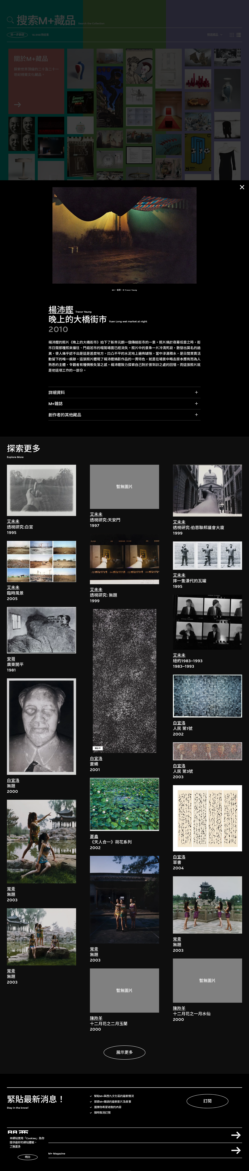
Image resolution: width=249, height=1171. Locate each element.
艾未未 (13, 521)
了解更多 (15, 1146)
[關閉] (242, 187)
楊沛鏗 (60, 310)
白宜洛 (13, 780)
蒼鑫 (94, 836)
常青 (11, 889)
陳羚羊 (96, 1018)
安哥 (11, 659)
